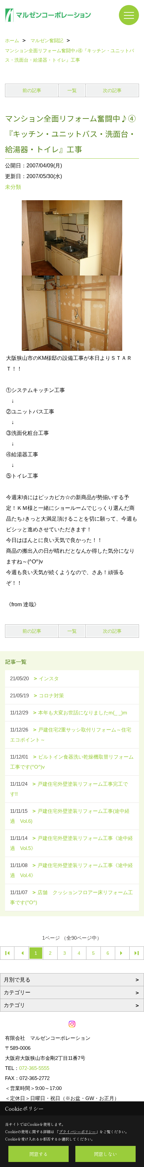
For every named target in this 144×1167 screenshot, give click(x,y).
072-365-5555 (34, 1068)
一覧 (72, 90)
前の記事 (31, 90)
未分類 (13, 187)
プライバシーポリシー (77, 1131)
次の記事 (112, 90)
